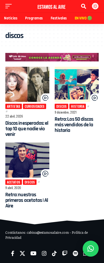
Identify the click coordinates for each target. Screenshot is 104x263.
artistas (13, 106)
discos (61, 106)
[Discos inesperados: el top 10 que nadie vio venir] (27, 84)
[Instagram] (44, 253)
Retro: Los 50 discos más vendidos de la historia (74, 125)
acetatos (13, 182)
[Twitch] (65, 253)
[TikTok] (54, 253)
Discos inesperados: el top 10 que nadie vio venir (26, 129)
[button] (9, 6)
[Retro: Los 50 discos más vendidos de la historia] (77, 84)
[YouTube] (33, 253)
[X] (22, 253)
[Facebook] (13, 253)
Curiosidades (35, 106)
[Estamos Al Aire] (52, 6)
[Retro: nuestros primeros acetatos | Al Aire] (27, 160)
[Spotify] (75, 253)
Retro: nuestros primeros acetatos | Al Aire (26, 200)
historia (77, 106)
